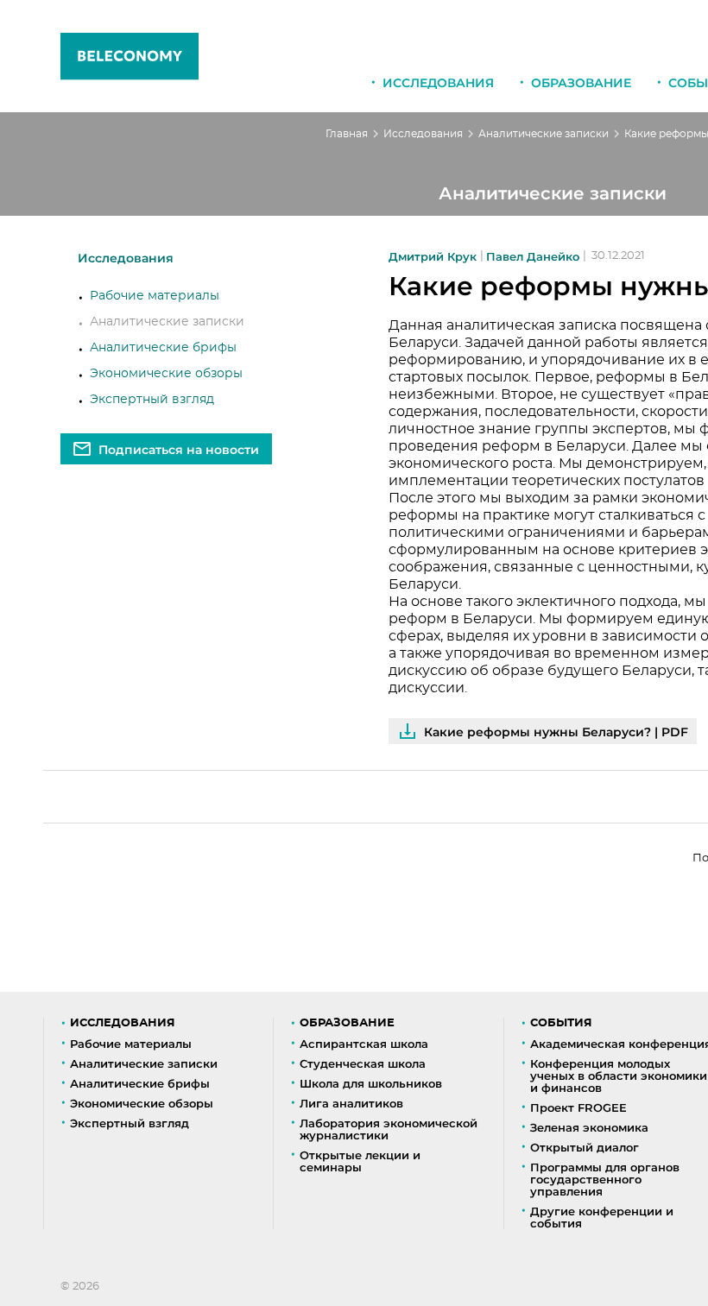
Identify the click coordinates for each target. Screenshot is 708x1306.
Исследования (438, 83)
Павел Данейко (532, 256)
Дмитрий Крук (433, 256)
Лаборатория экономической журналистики (388, 1129)
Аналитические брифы (163, 348)
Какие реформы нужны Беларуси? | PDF (556, 732)
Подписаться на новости (178, 449)
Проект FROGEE (578, 1107)
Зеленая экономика (589, 1127)
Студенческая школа (363, 1063)
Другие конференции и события (601, 1217)
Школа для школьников (371, 1083)
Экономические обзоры (166, 374)
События (561, 1023)
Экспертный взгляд (152, 400)
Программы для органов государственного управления (605, 1179)
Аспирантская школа (364, 1043)
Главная (347, 134)
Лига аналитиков (351, 1103)
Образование (581, 83)
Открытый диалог (584, 1147)
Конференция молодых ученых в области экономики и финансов (618, 1076)
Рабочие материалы (154, 296)
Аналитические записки (543, 134)
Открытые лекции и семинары (360, 1161)
